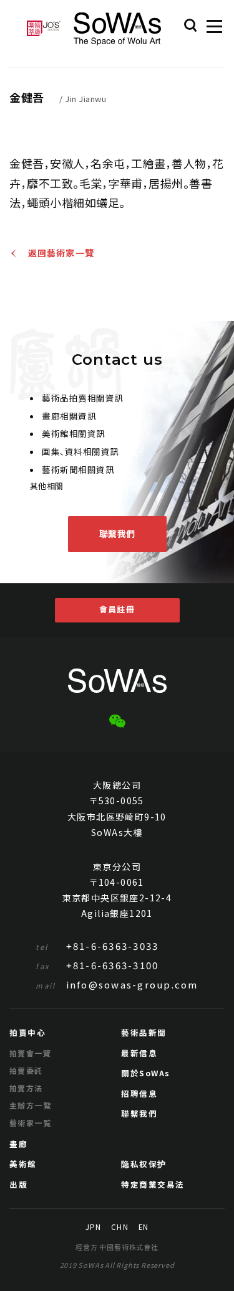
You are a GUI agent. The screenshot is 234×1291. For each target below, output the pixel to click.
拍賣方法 (26, 1087)
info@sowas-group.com (117, 984)
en (144, 1227)
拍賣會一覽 (30, 1053)
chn (119, 1227)
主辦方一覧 (30, 1105)
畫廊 (18, 1144)
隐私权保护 (144, 1164)
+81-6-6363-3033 (97, 946)
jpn (93, 1227)
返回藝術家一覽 (61, 253)
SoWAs (117, 28)
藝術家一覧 (30, 1122)
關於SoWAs (145, 1073)
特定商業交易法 (153, 1184)
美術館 (23, 1164)
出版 (18, 1184)
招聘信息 (139, 1093)
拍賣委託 (26, 1070)
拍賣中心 (27, 1032)
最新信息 (139, 1053)
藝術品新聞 (144, 1032)
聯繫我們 (117, 533)
